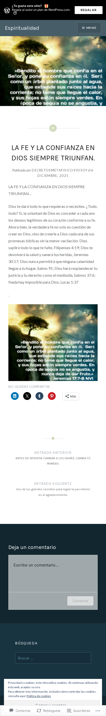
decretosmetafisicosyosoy (60, 170)
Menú (91, 28)
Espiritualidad (22, 28)
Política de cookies (39, 696)
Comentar (80, 601)
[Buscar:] (53, 658)
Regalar (89, 10)
